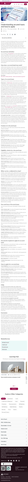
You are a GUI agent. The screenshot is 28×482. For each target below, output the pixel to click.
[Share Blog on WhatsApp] (15, 34)
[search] (16, 4)
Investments (10, 398)
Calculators (3, 441)
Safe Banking (4, 406)
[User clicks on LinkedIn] (16, 460)
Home (2, 6)
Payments (22, 401)
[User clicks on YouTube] (14, 460)
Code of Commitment (15, 476)
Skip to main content (6, 0)
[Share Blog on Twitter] (10, 34)
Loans (16, 401)
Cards (16, 398)
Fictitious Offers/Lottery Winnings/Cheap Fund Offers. (11, 457)
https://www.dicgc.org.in (19, 469)
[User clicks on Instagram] (19, 460)
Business (3, 409)
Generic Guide (10, 6)
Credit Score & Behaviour (7, 401)
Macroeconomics (12, 404)
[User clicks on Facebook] (8, 460)
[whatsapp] (18, 4)
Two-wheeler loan (9, 107)
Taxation (21, 406)
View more (14, 388)
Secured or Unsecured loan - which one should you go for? (13, 76)
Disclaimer (3, 476)
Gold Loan (9, 96)
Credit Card (4, 344)
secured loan (10, 53)
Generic (15, 409)
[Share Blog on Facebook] (7, 34)
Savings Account (5, 342)
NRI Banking (21, 404)
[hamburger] (2, 3)
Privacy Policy (8, 476)
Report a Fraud (7, 463)
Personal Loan (5, 346)
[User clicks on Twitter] (11, 460)
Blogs (5, 6)
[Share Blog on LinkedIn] (12, 34)
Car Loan (15, 105)
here (24, 358)
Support (21, 4)
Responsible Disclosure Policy (6, 478)
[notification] (14, 4)
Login (25, 4)
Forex (9, 409)
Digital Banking (13, 406)
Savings (3, 398)
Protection (4, 404)
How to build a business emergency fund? (10, 377)
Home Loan (9, 82)
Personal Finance (5, 412)
